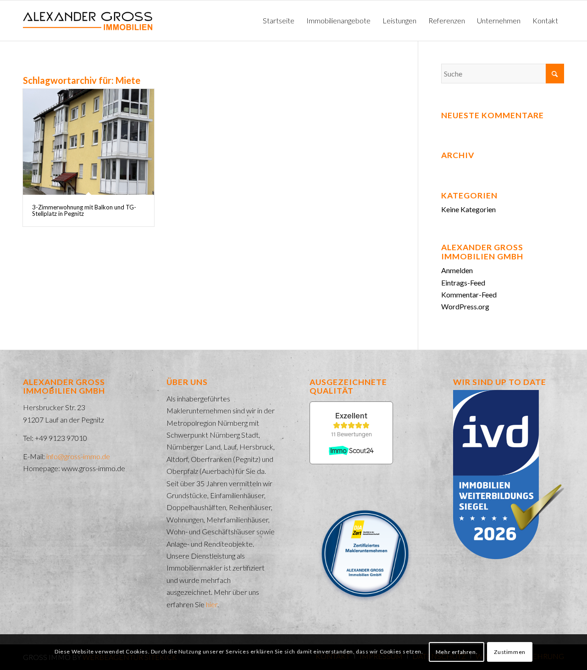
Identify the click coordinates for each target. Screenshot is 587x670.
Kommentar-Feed (469, 294)
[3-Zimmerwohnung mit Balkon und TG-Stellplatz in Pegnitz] (88, 142)
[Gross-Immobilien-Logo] (87, 20)
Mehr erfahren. (456, 651)
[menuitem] (278, 20)
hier (211, 604)
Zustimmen (509, 651)
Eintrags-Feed (463, 282)
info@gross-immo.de (78, 456)
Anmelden (457, 270)
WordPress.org (465, 306)
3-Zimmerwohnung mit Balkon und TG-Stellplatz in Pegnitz (84, 210)
